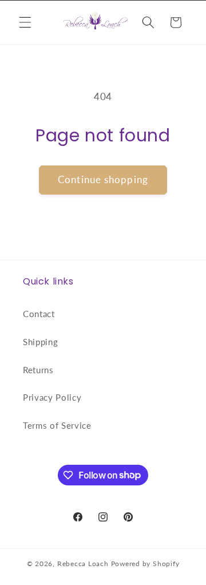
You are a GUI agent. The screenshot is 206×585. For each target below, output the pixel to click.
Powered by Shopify (145, 563)
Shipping (40, 342)
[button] (25, 22)
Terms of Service (57, 425)
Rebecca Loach (83, 563)
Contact (39, 314)
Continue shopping (103, 179)
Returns (38, 370)
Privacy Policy (52, 397)
